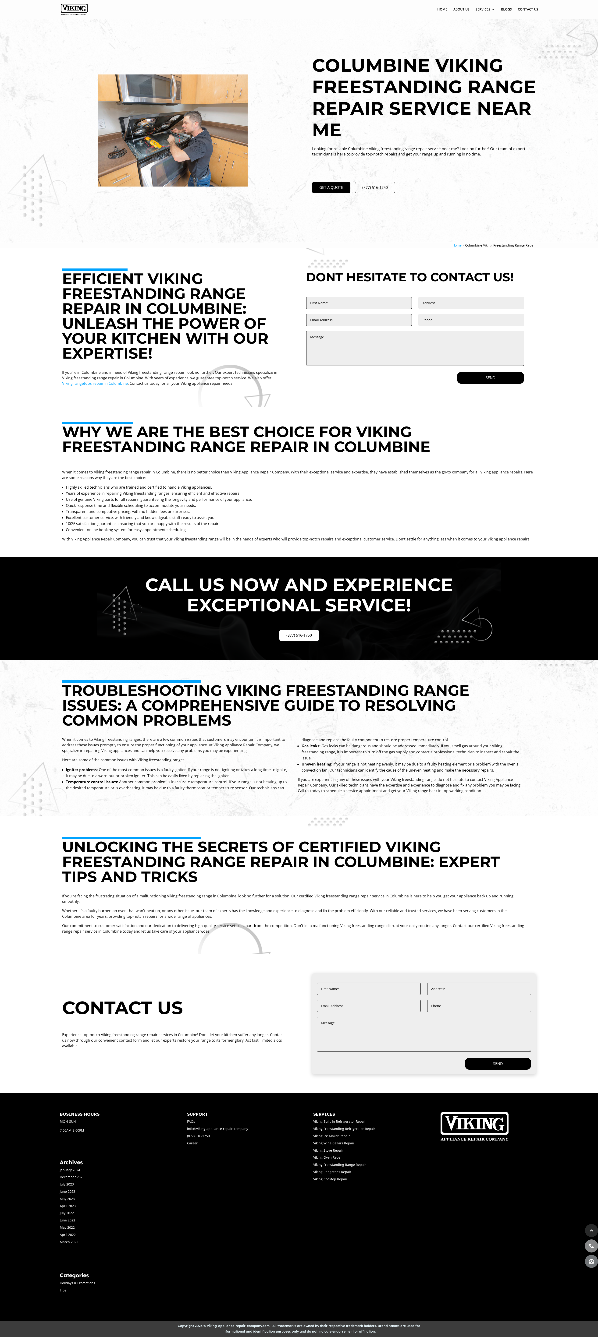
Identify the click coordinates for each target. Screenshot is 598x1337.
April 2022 (68, 1234)
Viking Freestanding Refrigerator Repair (344, 1128)
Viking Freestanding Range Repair (339, 1164)
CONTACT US (528, 9)
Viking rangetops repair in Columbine (95, 383)
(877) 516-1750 (375, 187)
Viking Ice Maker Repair (331, 1136)
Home (457, 245)
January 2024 (70, 1170)
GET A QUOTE (331, 187)
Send (490, 377)
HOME (442, 9)
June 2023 (67, 1191)
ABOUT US (461, 9)
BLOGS (506, 9)
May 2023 (67, 1198)
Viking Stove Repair (328, 1150)
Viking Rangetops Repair (332, 1172)
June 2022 (67, 1220)
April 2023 (68, 1206)
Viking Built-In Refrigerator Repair (339, 1121)
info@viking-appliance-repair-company (217, 1128)
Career (192, 1143)
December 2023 (72, 1177)
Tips (63, 1290)
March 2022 (69, 1242)
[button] (591, 1261)
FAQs (191, 1121)
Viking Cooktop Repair (330, 1179)
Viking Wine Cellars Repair (333, 1143)
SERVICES (483, 9)
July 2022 (67, 1213)
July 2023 (67, 1184)
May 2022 (67, 1227)
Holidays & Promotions (77, 1283)
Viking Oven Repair (328, 1157)
